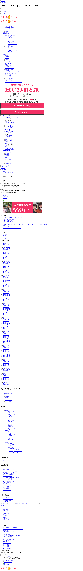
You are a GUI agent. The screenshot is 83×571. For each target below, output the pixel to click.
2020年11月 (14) (6, 324)
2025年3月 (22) (6, 258)
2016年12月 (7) (6, 384)
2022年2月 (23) (6, 305)
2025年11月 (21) (6, 248)
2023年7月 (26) (6, 284)
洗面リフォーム (8, 139)
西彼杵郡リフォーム (9, 149)
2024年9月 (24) (6, 266)
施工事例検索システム (10, 35)
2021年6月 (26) (6, 315)
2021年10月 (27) (6, 310)
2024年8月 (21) (6, 267)
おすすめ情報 (6, 70)
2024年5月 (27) (6, 271)
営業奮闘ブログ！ (9, 66)
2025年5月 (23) (6, 256)
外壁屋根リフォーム (9, 27)
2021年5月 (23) (6, 317)
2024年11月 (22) (6, 263)
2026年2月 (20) (6, 244)
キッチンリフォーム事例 (13, 40)
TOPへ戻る (2, 505)
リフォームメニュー (7, 24)
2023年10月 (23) (6, 280)
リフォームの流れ (9, 80)
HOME (4, 171)
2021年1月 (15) (6, 322)
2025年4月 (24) (6, 257)
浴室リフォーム (8, 135)
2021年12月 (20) (6, 308)
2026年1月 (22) (6, 245)
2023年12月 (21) (6, 277)
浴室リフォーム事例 (12, 37)
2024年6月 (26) (6, 270)
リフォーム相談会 (9, 76)
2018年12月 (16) (6, 354)
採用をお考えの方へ (9, 69)
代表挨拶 (7, 56)
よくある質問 (8, 79)
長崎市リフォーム (9, 145)
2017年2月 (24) (6, 382)
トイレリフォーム (9, 136)
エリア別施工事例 (9, 46)
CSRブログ (5, 518)
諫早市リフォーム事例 (12, 49)
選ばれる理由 (6, 509)
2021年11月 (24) (6, 309)
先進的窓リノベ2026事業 (8, 531)
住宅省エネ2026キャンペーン (9, 530)
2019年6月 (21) (6, 346)
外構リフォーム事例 (12, 45)
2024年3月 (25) (6, 273)
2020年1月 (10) (6, 337)
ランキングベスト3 (9, 122)
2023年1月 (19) (6, 291)
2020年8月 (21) (6, 328)
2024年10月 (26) (6, 265)
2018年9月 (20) (6, 357)
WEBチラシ (7, 121)
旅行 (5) (4, 235)
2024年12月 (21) (6, 262)
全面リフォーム (8, 141)
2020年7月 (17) (6, 329)
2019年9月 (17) (6, 342)
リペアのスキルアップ (8, 221)
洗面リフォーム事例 (12, 41)
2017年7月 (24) (6, 375)
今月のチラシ (8, 74)
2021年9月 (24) (6, 312)
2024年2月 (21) (6, 275)
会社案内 (5, 54)
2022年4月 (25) (6, 303)
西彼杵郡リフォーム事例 (13, 51)
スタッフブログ (8, 65)
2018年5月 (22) (6, 363)
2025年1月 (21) (6, 261)
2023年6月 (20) (6, 285)
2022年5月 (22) (6, 301)
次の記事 (5, 198)
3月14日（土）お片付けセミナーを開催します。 (13, 217)
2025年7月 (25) (6, 253)
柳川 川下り (6, 226)
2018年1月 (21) (6, 368)
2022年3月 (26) (6, 304)
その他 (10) (5, 238)
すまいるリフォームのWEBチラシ (12, 71)
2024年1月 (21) (6, 276)
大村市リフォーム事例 (12, 50)
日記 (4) (4, 237)
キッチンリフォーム (9, 138)
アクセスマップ (8, 60)
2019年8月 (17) (6, 343)
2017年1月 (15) (6, 383)
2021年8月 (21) (6, 313)
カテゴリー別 (8, 36)
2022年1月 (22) (6, 307)
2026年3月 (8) (6, 243)
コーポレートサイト (9, 68)
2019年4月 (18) (6, 349)
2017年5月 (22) (6, 378)
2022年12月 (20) (6, 293)
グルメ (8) (5, 234)
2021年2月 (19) (6, 321)
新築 (6, 30)
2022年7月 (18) (6, 299)
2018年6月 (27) (6, 361)
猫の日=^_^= (5, 229)
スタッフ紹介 (8, 61)
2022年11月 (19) (6, 294)
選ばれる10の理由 (7, 32)
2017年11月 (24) (6, 370)
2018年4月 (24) (6, 364)
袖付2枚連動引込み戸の (8, 222)
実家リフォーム (8, 26)
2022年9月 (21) (6, 296)
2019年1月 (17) (6, 352)
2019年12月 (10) (6, 338)
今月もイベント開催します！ (9, 220)
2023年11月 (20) (6, 279)
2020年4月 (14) (6, 333)
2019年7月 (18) (6, 345)
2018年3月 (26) (6, 365)
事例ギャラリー (6, 522)
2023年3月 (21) (6, 289)
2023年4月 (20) (6, 287)
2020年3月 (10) (6, 335)
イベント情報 (8, 75)
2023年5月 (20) (6, 286)
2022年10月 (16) (6, 295)
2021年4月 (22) (6, 318)
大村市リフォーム (9, 148)
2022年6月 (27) (6, 300)
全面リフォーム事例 (12, 44)
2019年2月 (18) (6, 351)
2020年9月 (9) (6, 327)
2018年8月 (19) (6, 359)
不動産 (6, 31)
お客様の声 (5, 52)
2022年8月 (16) (6, 298)
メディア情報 (6, 544)
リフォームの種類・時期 (8, 539)
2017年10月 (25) (6, 372)
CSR (6, 64)
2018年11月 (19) (6, 355)
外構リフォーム (8, 143)
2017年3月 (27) (6, 380)
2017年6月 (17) (6, 377)
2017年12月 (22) (6, 369)
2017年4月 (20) (6, 379)
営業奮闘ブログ (6, 515)
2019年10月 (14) (6, 341)
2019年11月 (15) (6, 340)
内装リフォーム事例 (12, 42)
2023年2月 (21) (6, 290)
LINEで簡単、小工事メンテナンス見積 (13, 82)
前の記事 (5, 195)
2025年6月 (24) (6, 254)
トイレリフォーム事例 (12, 38)
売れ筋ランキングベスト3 (11, 73)
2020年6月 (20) (6, 331)
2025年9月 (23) (6, 251)
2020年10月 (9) (6, 326)
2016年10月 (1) (6, 386)
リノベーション (8, 28)
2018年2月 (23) (6, 366)
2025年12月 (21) (6, 247)
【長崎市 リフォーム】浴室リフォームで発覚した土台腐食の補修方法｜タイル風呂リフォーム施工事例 (25, 224)
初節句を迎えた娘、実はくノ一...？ (10, 219)
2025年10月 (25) (6, 249)
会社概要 (7, 58)
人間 (4, 225)
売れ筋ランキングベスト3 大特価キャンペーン (13, 529)
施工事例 (5, 514)
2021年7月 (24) (6, 314)
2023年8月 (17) (6, 282)
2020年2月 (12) (6, 336)
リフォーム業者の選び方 (8, 538)
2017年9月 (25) (6, 373)
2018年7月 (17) (6, 360)
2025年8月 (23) (6, 252)
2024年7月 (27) (6, 268)
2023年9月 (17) (6, 281)
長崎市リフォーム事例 (12, 47)
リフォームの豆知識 (7, 536)
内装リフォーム (8, 140)
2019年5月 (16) (6, 347)
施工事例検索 (6, 33)
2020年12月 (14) (6, 323)
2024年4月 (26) (6, 272)
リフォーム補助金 (9, 78)
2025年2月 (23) (6, 259)
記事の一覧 (5, 196)
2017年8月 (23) (6, 374)
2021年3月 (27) (6, 319)
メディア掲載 (8, 63)
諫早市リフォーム (9, 146)
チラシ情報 (5, 541)
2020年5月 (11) (6, 332)
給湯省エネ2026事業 (7, 534)
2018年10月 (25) (6, 356)
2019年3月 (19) (6, 350)
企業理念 (7, 59)
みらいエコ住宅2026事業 (8, 532)
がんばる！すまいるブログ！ (9, 172)
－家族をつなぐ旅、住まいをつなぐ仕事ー (12, 228)
